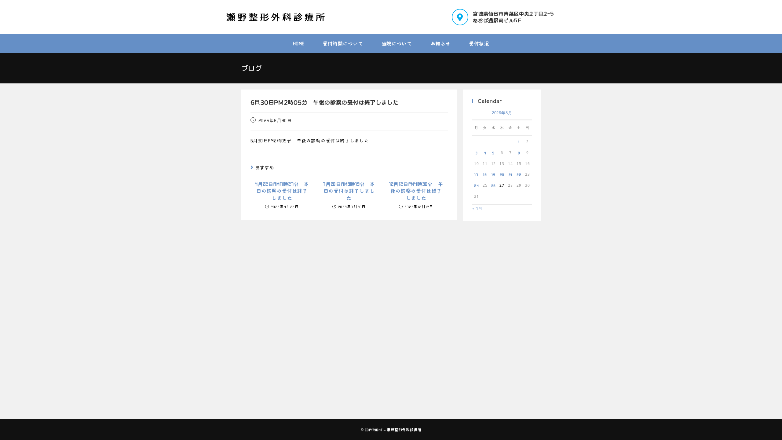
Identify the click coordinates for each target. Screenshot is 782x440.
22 (519, 174)
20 (502, 174)
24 (476, 185)
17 (476, 174)
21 (511, 174)
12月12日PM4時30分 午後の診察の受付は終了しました (416, 191)
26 (493, 185)
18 (485, 174)
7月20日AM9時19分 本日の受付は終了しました (349, 191)
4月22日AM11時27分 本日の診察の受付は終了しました (282, 191)
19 (493, 174)
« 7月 (477, 209)
